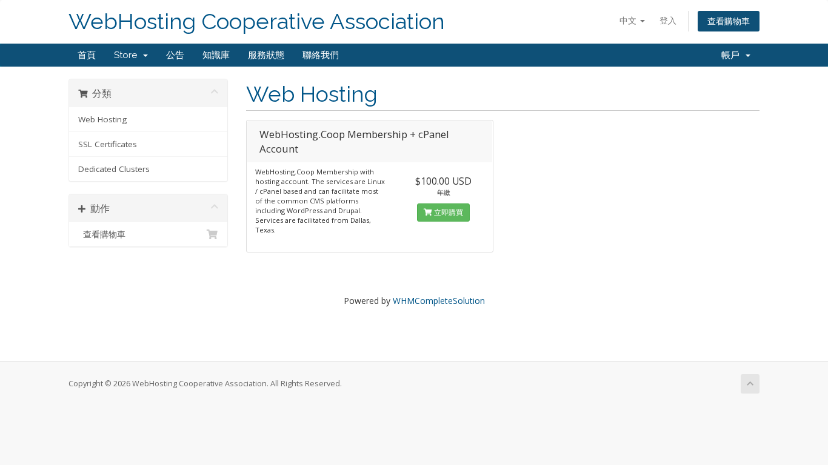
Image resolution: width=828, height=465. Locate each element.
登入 (667, 20)
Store (128, 55)
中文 (629, 20)
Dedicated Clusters (114, 168)
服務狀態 (266, 55)
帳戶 (732, 55)
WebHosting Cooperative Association (256, 21)
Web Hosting (102, 119)
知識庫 (216, 55)
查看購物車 (728, 21)
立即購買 (447, 212)
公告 (175, 55)
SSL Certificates (107, 144)
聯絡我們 (320, 55)
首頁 (87, 55)
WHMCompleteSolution (439, 300)
